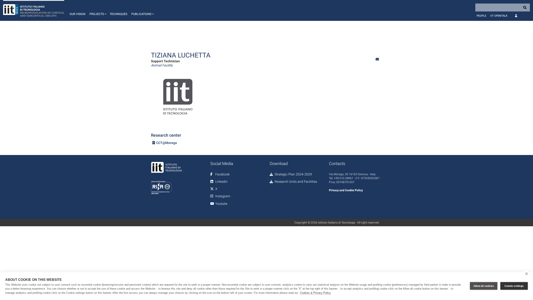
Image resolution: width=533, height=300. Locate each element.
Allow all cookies (483, 286)
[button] (97, 10)
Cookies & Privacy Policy (315, 292)
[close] (526, 273)
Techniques (118, 14)
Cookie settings (514, 286)
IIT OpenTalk (498, 15)
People (481, 15)
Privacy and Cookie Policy (346, 190)
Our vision (77, 14)
